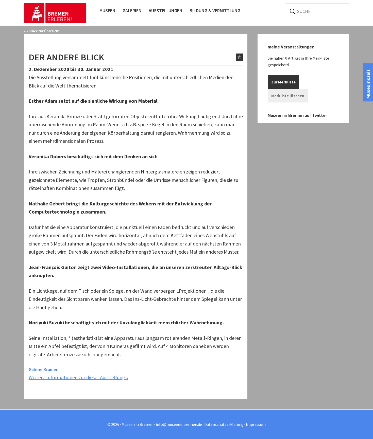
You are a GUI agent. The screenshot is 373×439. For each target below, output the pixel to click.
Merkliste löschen (287, 95)
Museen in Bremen (60, 13)
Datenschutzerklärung (224, 424)
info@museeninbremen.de (179, 424)
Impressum (256, 424)
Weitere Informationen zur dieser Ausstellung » (78, 377)
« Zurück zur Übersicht (42, 31)
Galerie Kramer (43, 369)
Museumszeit (368, 84)
